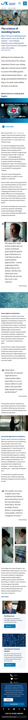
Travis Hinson (17, 133)
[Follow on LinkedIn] (9, 709)
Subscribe (15, 682)
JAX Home (3, 8)
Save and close (14, 704)
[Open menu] (25, 3)
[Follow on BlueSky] (24, 709)
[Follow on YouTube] (14, 709)
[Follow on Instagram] (19, 709)
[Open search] (19, 3)
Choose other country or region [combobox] (9, 717)
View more (8, 626)
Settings (8, 700)
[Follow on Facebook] (3, 709)
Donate (16, 679)
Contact (16, 675)
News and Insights (12, 8)
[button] (14, 126)
